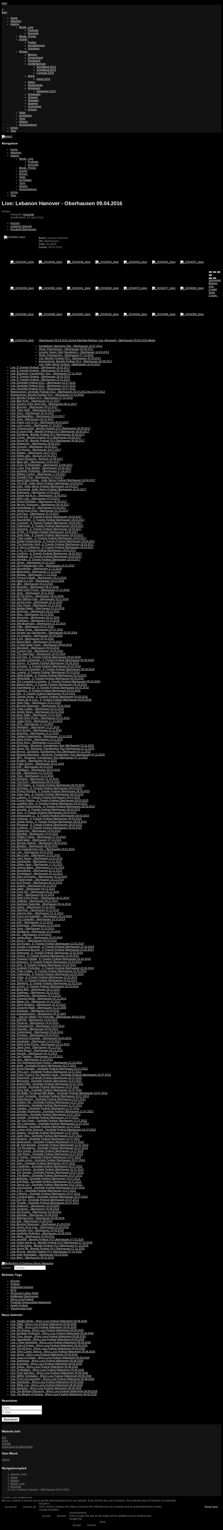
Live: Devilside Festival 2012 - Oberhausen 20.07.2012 (43, 388)
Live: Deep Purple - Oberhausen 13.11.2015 (36, 739)
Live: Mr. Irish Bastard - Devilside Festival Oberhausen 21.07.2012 (49, 1144)
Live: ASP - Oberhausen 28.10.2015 (31, 766)
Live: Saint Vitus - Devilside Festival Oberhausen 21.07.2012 (46, 1135)
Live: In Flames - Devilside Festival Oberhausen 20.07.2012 (45, 1157)
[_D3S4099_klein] (192, 314)
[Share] (214, 272)
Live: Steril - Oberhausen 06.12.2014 (32, 894)
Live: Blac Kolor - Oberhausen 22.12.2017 (35, 400)
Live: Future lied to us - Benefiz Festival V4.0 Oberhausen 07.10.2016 (51, 1242)
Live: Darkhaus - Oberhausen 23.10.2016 (34, 620)
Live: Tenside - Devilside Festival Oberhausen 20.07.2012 (44, 1202)
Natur (22, 112)
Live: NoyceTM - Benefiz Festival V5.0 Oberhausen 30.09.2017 (47, 440)
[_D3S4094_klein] (135, 314)
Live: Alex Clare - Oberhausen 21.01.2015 (35, 855)
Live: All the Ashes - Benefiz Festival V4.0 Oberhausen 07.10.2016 (49, 1245)
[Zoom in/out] (210, 275)
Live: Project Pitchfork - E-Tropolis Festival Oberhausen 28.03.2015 (50, 791)
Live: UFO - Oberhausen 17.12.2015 (31, 724)
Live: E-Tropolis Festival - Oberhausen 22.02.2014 (40, 379)
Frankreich (34, 60)
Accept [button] (46, 1516)
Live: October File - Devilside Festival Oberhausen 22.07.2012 (47, 1102)
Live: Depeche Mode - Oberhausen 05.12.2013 (38, 998)
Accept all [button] (11, 1506)
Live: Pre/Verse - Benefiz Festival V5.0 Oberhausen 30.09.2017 (47, 434)
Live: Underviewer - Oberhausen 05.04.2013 (36, 1032)
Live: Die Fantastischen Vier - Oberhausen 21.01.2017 (42, 565)
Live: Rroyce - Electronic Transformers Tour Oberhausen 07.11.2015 (50, 751)
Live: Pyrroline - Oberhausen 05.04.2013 (34, 1035)
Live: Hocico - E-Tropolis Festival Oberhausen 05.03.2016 (44, 663)
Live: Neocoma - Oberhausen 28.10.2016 (34, 617)
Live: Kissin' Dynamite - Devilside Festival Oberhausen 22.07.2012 (49, 1096)
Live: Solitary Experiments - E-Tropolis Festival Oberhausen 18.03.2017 (52, 541)
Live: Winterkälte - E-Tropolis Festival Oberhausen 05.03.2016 (47, 678)
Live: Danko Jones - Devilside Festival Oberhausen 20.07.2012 (47, 1160)
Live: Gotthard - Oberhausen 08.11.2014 (34, 901)
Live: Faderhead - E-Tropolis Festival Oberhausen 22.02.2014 (47, 974)
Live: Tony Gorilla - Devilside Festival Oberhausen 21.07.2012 (47, 1151)
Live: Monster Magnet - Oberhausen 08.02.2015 (38, 843)
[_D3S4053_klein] (135, 262)
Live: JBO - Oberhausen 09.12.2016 (31, 583)
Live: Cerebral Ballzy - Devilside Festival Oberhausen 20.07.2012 (49, 1196)
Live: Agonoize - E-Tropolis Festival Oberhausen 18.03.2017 (46, 529)
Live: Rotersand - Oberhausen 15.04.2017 (35, 492)
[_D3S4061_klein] (79, 288)
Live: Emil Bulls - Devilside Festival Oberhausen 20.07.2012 (45, 1181)
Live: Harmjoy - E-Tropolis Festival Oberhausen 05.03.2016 (45, 690)
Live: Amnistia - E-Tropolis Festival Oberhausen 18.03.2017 (45, 559)
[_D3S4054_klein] (164, 262)
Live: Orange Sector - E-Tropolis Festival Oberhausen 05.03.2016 (49, 696)
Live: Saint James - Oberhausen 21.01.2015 (36, 858)
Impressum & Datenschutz (17, 1446)
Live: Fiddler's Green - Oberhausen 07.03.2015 (38, 837)
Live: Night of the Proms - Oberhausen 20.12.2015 (40, 718)
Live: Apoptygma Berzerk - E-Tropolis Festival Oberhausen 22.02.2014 (52, 949)
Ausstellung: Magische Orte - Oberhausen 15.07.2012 (70, 346)
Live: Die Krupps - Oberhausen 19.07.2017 (35, 449)
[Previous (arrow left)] (210, 278)
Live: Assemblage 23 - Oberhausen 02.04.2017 (38, 507)
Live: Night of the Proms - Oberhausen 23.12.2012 (40, 1044)
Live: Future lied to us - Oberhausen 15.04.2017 (38, 495)
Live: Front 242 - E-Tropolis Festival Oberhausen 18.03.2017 (46, 516)
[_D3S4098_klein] (164, 314)
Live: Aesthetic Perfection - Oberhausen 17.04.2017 (40, 471)
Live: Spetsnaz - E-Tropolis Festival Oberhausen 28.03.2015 (46, 818)
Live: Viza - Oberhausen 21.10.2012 (31, 1059)
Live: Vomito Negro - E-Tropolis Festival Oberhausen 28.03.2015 (48, 821)
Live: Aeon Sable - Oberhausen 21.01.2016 (36, 715)
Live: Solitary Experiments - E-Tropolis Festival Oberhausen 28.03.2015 (52, 806)
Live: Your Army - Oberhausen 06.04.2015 (35, 782)
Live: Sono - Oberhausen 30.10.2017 (32, 413)
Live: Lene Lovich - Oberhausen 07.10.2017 (36, 425)
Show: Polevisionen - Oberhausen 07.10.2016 (66, 355)
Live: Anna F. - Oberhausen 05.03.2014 (33, 940)
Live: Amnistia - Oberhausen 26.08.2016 (34, 1215)
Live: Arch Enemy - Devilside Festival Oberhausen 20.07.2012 (47, 1169)
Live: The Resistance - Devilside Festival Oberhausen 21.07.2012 (49, 1148)
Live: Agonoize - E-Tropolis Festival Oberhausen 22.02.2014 (46, 962)
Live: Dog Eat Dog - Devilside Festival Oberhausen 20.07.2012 (47, 1187)
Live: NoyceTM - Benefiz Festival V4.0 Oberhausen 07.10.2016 (47, 1248)
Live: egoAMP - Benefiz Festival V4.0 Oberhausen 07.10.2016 (47, 1239)
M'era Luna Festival (22, 1299)
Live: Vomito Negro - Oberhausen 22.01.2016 (37, 711)
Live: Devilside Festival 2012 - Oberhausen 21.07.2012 (43, 385)
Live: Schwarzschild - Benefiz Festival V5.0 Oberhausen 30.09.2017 (50, 428)
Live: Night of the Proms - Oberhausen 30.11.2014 (39, 897)
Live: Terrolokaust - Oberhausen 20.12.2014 (36, 873)
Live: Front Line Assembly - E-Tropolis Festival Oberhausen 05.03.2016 (52, 669)
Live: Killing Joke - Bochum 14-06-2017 (33, 455)
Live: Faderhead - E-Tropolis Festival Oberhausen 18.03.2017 (47, 525)
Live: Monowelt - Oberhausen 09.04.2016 (34, 647)
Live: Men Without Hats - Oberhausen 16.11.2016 (39, 599)
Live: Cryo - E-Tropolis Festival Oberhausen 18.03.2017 (43, 550)
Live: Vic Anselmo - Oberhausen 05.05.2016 (36, 635)
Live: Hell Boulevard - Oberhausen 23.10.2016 (38, 623)
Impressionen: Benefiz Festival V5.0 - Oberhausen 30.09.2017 (75, 361)
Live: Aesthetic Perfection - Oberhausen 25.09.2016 (40, 1233)
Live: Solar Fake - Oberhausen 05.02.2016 (35, 702)
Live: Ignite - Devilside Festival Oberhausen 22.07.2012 (43, 1065)
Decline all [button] (29, 1506)
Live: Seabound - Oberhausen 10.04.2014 (35, 931)
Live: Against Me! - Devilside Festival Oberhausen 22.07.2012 (46, 1083)
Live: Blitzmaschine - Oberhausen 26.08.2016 (37, 1218)
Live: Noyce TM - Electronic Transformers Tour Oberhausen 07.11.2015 (52, 748)
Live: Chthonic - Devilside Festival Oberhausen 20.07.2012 (45, 1193)
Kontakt (6, 1443)
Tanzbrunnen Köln (21, 1308)
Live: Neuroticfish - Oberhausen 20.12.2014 (36, 870)
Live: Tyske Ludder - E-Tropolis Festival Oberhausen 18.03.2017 (48, 538)
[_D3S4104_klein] (22, 340)
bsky (4, 3)
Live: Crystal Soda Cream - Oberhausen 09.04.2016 (41, 644)
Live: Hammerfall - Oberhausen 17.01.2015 (36, 861)
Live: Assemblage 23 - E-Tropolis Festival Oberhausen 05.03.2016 (49, 687)
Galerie (14, 24)
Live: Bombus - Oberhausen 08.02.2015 (34, 846)
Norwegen (34, 88)
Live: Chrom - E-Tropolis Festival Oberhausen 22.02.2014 (44, 986)
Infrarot (23, 121)
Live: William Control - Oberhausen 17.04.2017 (38, 474)
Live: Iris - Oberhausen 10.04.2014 (30, 934)
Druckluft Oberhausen (23, 229)
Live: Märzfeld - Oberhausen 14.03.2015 (34, 833)
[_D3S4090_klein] (79, 314)
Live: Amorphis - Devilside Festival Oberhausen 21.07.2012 (45, 1114)
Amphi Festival (19, 1305)
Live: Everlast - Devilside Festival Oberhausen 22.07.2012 (44, 1087)
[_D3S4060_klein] (50, 288)
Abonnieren (10, 1419)
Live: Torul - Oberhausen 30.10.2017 (32, 419)
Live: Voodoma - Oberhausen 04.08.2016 (34, 1208)
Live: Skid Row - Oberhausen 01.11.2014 (34, 910)
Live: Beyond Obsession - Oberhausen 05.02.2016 (40, 705)
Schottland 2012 (46, 66)
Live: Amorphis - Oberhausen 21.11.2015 (34, 733)
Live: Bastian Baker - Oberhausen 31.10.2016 (37, 608)
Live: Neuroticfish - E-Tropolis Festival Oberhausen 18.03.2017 (47, 519)
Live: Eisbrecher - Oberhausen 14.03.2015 (35, 830)
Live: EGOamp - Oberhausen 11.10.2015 (34, 779)
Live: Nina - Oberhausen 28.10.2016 (32, 614)
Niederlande (35, 85)
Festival (15, 1284)
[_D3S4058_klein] (22, 288)
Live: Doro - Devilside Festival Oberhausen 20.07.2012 (42, 1163)
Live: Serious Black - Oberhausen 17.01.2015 (37, 867)
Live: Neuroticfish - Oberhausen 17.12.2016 (36, 568)
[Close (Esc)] (210, 272)
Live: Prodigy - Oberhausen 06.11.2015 (33, 760)
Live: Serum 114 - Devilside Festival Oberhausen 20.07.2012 (46, 1184)
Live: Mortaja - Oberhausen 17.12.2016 (33, 574)
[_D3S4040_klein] (22, 262)
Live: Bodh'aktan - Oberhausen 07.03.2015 (35, 840)
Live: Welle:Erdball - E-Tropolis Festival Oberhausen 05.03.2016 (48, 675)
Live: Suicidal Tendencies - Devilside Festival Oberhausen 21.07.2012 (51, 1111)
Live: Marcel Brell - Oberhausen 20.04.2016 (36, 641)
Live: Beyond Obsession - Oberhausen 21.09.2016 (40, 1224)
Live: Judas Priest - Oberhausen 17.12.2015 (36, 721)
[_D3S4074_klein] (135, 288)
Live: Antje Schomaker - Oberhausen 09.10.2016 (39, 1254)
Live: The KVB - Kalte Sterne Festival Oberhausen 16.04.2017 (46, 483)
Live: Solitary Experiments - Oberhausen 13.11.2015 (41, 736)
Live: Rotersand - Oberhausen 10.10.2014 (35, 925)
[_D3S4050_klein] (107, 262)
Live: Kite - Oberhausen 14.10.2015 (31, 772)
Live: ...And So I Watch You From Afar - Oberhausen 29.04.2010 (47, 1016)
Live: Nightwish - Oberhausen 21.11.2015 (34, 727)
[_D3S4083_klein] (192, 288)
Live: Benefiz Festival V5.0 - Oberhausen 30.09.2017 (70, 358)
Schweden (34, 94)
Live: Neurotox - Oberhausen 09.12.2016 (34, 586)
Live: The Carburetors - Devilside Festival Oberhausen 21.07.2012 (49, 1123)
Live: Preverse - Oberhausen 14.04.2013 (34, 1023)
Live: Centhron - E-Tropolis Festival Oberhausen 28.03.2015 (46, 827)
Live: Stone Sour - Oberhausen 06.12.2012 (35, 1047)
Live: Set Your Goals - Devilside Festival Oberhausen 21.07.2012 (48, 1120)
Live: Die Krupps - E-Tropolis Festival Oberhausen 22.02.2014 (47, 943)
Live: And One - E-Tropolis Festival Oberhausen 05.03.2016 (45, 657)
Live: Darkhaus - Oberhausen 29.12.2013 (34, 992)
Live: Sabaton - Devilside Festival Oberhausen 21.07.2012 (44, 1108)
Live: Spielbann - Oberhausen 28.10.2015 (35, 769)
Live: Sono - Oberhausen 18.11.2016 (32, 593)
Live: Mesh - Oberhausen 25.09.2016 (32, 1236)
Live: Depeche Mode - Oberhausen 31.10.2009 (38, 1007)
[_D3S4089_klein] (50, 314)
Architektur (25, 115)
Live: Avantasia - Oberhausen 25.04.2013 (34, 1010)
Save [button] (103, 1521)
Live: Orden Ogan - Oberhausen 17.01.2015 (36, 864)
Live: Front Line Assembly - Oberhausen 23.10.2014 (41, 916)
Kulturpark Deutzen (21, 1287)
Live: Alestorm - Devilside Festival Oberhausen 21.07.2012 (45, 1138)
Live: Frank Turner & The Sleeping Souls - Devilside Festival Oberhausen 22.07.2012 (60, 1074)
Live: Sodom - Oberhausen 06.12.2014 (33, 885)
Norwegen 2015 (46, 91)
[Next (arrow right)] (214, 278)
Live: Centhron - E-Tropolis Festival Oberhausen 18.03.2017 (46, 553)
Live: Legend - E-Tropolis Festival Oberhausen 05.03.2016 (45, 672)
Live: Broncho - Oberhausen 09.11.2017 (34, 407)
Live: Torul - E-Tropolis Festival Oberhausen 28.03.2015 (43, 812)
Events (23, 39)
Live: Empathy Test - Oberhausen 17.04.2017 (37, 477)
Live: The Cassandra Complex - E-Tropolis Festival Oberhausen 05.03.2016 (55, 681)
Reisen (23, 51)
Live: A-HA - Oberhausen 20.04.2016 (32, 638)
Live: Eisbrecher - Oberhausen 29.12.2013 (35, 995)
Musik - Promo (27, 36)
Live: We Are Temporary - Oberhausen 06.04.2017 (40, 504)
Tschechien (34, 106)
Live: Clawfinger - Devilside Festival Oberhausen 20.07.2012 (46, 1166)
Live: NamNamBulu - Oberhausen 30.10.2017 (37, 416)
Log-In (5, 1459)
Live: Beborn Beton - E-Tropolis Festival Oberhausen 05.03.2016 (48, 684)
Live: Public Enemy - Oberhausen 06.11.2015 (37, 763)
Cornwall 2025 (45, 72)
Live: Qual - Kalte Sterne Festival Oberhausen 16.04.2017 (44, 486)
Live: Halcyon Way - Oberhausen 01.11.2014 (36, 913)
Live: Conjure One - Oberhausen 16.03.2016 (36, 651)
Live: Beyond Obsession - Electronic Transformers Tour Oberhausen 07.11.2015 (57, 754)
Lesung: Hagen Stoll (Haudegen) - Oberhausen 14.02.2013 (74, 352)
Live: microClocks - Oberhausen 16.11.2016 (36, 602)
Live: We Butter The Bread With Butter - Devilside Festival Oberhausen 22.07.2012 (59, 1093)
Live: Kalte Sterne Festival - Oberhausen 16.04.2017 (70, 364)
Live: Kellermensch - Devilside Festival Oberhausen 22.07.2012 (48, 1099)
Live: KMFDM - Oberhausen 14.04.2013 (33, 1019)
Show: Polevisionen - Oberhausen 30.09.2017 (66, 349)
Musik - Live (26, 27)
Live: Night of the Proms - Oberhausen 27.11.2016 (39, 590)
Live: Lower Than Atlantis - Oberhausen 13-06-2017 (41, 468)
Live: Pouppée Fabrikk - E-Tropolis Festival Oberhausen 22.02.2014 (50, 958)
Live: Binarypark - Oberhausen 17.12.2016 (35, 571)
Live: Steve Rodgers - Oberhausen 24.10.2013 (38, 1004)
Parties (32, 42)
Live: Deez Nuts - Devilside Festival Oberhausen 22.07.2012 (46, 1090)
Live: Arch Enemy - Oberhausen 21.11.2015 (36, 730)
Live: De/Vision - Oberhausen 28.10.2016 (34, 611)
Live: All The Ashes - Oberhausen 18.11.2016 (37, 596)
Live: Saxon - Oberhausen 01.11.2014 (32, 907)
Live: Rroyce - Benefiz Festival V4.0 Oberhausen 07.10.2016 (46, 1251)
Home (14, 18)
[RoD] (27, 1263)
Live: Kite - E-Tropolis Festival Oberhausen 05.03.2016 (42, 693)
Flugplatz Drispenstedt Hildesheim (30, 1302)
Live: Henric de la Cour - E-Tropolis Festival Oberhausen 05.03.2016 (50, 699)
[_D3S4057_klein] (192, 262)
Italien (31, 82)
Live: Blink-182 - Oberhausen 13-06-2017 (35, 461)
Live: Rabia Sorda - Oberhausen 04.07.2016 (36, 629)
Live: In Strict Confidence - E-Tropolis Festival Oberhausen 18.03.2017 (52, 547)
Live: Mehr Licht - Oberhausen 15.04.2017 (35, 498)
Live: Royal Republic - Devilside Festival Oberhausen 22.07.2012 (49, 1068)
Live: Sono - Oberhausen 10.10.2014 (32, 928)
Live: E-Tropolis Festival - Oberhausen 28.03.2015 (40, 376)
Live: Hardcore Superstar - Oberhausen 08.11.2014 (40, 904)
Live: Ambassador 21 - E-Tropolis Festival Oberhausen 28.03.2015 (49, 815)
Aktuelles (15, 21)
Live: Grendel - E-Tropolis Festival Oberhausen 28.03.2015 (45, 809)
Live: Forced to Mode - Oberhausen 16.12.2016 (38, 577)
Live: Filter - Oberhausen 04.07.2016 (32, 626)
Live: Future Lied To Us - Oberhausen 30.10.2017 (39, 422)
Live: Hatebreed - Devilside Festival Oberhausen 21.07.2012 (46, 1105)
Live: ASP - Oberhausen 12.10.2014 (31, 922)
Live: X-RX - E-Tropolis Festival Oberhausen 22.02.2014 (43, 980)
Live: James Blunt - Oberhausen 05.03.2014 (36, 937)
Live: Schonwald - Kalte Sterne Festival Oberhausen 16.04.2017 (48, 489)
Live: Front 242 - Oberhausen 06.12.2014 (34, 891)
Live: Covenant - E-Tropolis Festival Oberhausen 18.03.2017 (46, 522)
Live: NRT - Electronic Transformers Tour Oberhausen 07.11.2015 (49, 757)
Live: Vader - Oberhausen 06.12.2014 (32, 888)
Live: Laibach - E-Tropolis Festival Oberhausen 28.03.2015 (45, 797)
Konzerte (33, 33)
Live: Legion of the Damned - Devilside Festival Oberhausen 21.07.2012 (53, 1129)
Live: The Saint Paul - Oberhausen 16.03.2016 (37, 654)
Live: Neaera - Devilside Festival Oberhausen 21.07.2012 (44, 1132)
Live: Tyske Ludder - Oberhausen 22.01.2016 (37, 708)
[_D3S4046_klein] (50, 262)
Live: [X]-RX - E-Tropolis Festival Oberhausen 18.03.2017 (44, 532)
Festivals (33, 30)
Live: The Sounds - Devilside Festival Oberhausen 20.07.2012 (47, 1172)
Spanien (33, 103)
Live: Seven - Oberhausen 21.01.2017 (33, 562)
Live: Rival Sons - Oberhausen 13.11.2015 (35, 742)
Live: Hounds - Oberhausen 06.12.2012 (33, 1053)
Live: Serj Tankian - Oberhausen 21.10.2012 (36, 1056)
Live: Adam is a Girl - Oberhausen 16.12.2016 (37, 580)
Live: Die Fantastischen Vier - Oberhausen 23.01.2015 (42, 849)
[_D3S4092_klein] (107, 314)
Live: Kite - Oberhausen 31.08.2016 (31, 1221)
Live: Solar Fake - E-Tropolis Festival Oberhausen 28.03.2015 (46, 794)
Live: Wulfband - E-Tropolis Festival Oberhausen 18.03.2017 (46, 556)
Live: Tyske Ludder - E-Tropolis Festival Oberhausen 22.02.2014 (48, 971)
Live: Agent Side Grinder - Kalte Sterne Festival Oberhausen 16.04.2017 (52, 480)
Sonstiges (34, 48)
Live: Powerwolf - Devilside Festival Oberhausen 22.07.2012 (46, 1077)
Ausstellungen (36, 45)
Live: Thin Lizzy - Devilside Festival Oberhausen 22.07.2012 (45, 1071)
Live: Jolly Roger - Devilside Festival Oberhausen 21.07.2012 (46, 1154)
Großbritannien (37, 63)
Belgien (32, 54)
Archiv (14, 127)
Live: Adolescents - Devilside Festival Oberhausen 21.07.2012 (47, 1141)
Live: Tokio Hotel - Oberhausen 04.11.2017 (35, 410)
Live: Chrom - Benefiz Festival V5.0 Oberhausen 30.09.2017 (45, 437)
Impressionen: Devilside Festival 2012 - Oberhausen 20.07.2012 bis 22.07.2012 (57, 391)
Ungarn (32, 109)
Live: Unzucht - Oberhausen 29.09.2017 (34, 446)
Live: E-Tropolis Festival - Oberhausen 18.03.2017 (40, 367)
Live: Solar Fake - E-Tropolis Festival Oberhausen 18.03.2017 (46, 535)
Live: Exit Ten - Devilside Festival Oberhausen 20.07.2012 (44, 1199)
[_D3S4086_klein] (22, 314)
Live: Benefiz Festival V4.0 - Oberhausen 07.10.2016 (41, 397)
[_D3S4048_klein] (79, 262)
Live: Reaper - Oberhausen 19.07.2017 (33, 452)
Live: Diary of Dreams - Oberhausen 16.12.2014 (38, 876)
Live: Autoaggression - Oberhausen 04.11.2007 (38, 1013)
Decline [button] (61, 1516)
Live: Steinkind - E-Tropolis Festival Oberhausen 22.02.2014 (46, 983)
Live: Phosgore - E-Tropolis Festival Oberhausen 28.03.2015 (46, 824)
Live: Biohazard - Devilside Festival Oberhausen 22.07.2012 (46, 1080)
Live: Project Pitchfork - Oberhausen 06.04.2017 (38, 501)
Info (4, 1437)
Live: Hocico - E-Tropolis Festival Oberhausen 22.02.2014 (44, 955)
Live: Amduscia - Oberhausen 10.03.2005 (34, 1205)
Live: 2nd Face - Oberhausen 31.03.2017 (34, 513)
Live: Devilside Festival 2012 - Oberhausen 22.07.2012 (43, 382)
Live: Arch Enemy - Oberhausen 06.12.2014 (36, 882)
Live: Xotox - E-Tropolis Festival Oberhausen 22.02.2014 (43, 977)
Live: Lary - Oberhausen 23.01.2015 (31, 852)
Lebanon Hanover (21, 226)
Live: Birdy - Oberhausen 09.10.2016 (32, 1257)
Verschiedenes (28, 124)
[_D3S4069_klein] (107, 288)
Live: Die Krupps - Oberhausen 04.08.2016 (35, 1212)
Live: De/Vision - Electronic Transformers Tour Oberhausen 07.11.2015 (52, 745)
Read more (211, 1506)
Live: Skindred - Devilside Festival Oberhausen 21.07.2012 (45, 1126)
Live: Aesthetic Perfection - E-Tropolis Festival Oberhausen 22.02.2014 (52, 968)
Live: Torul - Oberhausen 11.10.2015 (32, 776)
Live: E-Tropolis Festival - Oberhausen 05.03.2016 (40, 370)
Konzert (15, 223)
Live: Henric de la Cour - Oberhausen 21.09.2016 (39, 1227)
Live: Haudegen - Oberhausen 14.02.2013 (35, 1041)
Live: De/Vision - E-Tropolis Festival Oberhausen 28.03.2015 (46, 788)
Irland (31, 76)
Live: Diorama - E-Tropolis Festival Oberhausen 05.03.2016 (45, 666)
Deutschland (35, 57)
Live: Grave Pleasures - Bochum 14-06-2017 (36, 458)
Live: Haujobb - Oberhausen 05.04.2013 (34, 1029)
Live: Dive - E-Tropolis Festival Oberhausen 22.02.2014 (43, 965)
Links (5, 1440)
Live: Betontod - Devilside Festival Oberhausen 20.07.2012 (45, 1178)
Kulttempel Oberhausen (24, 1296)
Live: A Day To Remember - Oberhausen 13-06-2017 (41, 465)
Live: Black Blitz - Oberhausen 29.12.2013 (35, 989)
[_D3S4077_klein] (164, 288)
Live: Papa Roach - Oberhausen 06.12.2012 (36, 1050)
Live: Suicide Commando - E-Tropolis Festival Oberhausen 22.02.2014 (52, 946)
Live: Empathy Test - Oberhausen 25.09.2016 (37, 1230)
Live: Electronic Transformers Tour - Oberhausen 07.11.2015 (46, 373)
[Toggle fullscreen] (218, 272)
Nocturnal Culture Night (24, 1293)
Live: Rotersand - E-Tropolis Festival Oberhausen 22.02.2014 (46, 952)
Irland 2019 (43, 79)
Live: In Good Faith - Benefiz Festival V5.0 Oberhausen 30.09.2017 (49, 431)
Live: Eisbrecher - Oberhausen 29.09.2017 (35, 443)
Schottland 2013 (46, 69)
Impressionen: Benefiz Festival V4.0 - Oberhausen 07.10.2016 (47, 394)
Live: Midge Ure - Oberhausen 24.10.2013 (35, 1001)
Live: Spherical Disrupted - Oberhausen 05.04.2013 (40, 1038)
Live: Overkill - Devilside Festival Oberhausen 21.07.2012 (44, 1117)
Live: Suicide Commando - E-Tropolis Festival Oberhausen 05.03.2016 (52, 660)
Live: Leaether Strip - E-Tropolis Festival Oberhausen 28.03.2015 (48, 803)
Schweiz (33, 97)
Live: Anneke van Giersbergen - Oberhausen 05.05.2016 (43, 632)
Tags (13, 130)
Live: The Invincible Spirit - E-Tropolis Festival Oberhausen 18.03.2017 (52, 544)
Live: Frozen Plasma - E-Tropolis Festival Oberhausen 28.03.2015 (49, 800)
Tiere (22, 118)
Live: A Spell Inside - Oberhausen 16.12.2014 (37, 879)
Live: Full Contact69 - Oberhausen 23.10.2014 (37, 919)
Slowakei (33, 100)
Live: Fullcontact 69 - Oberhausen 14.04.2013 (37, 1026)
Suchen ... (8, 1267)
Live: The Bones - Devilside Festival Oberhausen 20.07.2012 (46, 1175)
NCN (13, 1290)
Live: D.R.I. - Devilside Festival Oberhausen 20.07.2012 (43, 1190)
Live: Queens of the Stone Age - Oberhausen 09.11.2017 (43, 404)
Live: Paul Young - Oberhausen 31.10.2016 (36, 605)
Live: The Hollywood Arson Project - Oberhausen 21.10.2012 (46, 1062)
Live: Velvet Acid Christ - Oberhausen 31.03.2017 (39, 510)
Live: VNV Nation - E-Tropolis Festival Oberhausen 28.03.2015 (47, 785)
